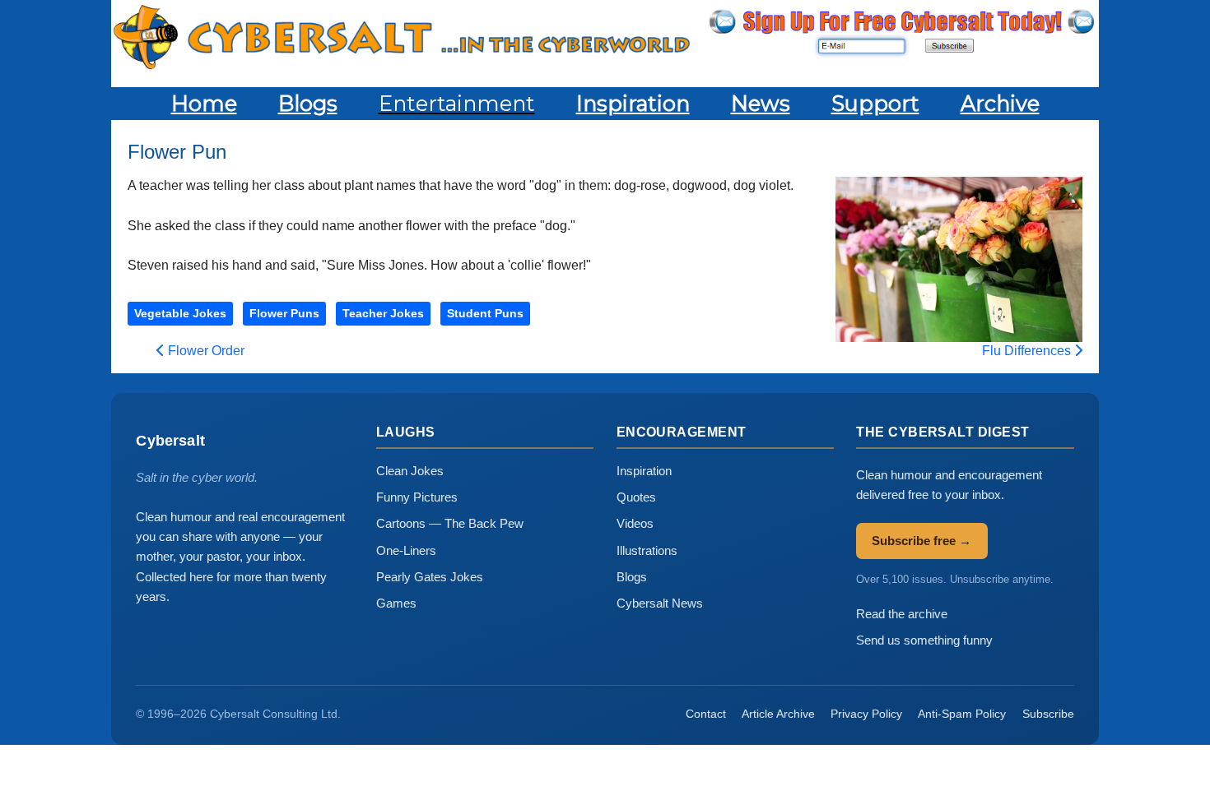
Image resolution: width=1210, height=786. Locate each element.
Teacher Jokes (383, 313)
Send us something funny (924, 640)
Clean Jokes (410, 471)
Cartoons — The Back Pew (450, 523)
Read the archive (901, 614)
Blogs (632, 577)
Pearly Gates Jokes (429, 577)
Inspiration (644, 471)
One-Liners (406, 550)
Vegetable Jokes (180, 313)
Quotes (636, 497)
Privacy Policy (866, 713)
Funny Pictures (417, 497)
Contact (706, 713)
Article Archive (778, 713)
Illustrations (647, 550)
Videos (635, 523)
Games (396, 603)
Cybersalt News (660, 603)
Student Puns (485, 313)
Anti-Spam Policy (962, 713)
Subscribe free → (921, 541)
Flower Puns (284, 313)
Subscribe (1048, 713)
